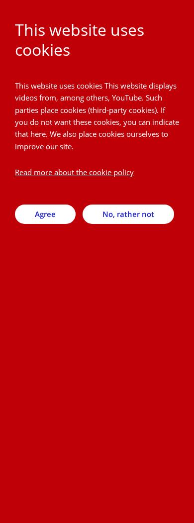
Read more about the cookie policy (74, 172)
